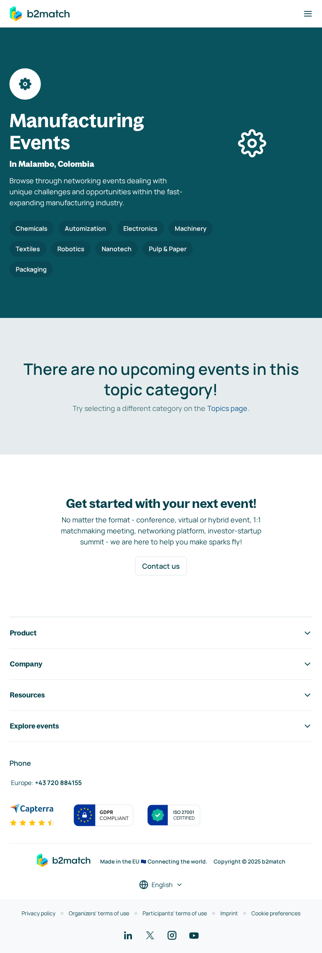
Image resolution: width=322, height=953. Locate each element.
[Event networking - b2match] (39, 14)
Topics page (227, 408)
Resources (27, 694)
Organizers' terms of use (99, 913)
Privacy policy (38, 913)
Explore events (34, 725)
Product (23, 632)
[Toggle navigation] (307, 13)
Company (26, 663)
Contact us (161, 566)
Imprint (229, 913)
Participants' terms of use (175, 913)
